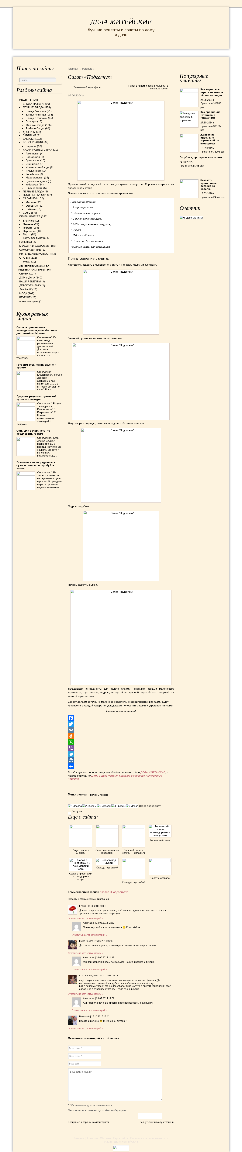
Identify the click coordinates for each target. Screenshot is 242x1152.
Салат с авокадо (160, 878)
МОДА (190, 52)
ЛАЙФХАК (25, 289)
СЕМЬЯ (147, 52)
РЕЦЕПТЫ (27, 52)
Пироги (27, 227)
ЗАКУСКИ (29, 138)
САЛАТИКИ (30, 198)
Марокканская (34, 177)
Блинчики (29, 220)
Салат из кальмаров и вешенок (107, 851)
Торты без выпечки (34, 237)
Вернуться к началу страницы (157, 1122)
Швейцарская (34, 187)
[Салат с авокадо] (160, 861)
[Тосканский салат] (160, 835)
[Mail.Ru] (121, 760)
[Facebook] (121, 718)
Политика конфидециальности (149, 1138)
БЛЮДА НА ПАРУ (33, 103)
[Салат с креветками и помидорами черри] (80, 868)
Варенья (31, 146)
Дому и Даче (99, 775)
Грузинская (33, 160)
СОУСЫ (28, 212)
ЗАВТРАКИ (29, 135)
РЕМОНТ (207, 52)
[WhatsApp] (121, 742)
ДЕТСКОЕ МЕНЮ (30, 285)
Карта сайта (120, 1138)
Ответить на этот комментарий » (85, 918)
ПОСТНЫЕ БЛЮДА (34, 194)
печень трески (99, 794)
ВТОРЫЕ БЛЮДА (33, 107)
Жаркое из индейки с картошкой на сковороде (209, 139)
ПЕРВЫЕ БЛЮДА (33, 191)
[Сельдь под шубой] (107, 862)
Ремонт (113, 775)
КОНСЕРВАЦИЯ (33, 142)
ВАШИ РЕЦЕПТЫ (30, 281)
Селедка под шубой (133, 882)
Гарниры (31, 121)
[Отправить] (121, 766)
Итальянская (34, 170)
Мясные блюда (35, 124)
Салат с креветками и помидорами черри (80, 876)
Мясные (31, 202)
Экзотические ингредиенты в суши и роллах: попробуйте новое (36, 465)
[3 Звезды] (104, 806)
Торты (26, 234)
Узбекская (32, 184)
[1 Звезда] (75, 806)
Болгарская (33, 156)
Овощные (32, 205)
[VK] (121, 730)
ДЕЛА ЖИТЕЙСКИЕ (121, 22)
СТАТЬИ (24, 257)
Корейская (32, 174)
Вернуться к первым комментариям (88, 1122)
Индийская (32, 163)
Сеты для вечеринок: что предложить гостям (33, 432)
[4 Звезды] (118, 806)
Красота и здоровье (132, 775)
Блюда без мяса (36, 111)
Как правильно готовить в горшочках (210, 114)
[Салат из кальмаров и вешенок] (107, 827)
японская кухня (28, 301)
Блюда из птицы (36, 114)
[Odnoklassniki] (121, 736)
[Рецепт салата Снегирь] (80, 827)
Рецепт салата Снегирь (80, 851)
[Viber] (121, 748)
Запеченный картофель (87, 87)
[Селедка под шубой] (133, 861)
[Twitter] (121, 724)
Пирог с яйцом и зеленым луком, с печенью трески (148, 87)
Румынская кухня (36, 181)
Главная (79, 1138)
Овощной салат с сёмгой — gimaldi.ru (133, 851)
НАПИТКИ (25, 241)
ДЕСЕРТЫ (29, 131)
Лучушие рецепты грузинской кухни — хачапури (36, 398)
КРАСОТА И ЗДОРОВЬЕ (63, 52)
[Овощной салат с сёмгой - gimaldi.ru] (133, 827)
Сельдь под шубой (107, 867)
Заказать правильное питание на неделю (208, 184)
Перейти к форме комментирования (88, 899)
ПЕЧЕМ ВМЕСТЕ (29, 216)
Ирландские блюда (37, 167)
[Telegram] (121, 754)
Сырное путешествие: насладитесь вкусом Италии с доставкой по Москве (36, 330)
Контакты (92, 1138)
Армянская (32, 153)
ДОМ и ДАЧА (169, 52)
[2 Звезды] (89, 806)
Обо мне (105, 1138)
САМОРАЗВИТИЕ (30, 249)
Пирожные (29, 231)
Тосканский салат (160, 840)
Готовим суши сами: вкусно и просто (36, 366)
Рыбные (31, 209)
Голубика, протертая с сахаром (201, 157)
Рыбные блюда (35, 128)
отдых (26, 261)
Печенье (28, 224)
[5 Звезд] (132, 806)
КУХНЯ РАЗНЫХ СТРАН (37, 149)
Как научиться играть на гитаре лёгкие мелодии (211, 92)
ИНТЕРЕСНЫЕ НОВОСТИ (112, 52)
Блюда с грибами (36, 117)
